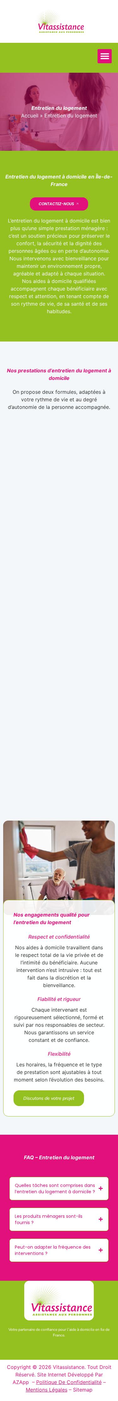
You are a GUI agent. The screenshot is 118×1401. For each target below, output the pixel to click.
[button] (105, 56)
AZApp (22, 1382)
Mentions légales (46, 1390)
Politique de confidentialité (69, 1382)
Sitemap (83, 1390)
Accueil (29, 115)
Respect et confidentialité (59, 937)
